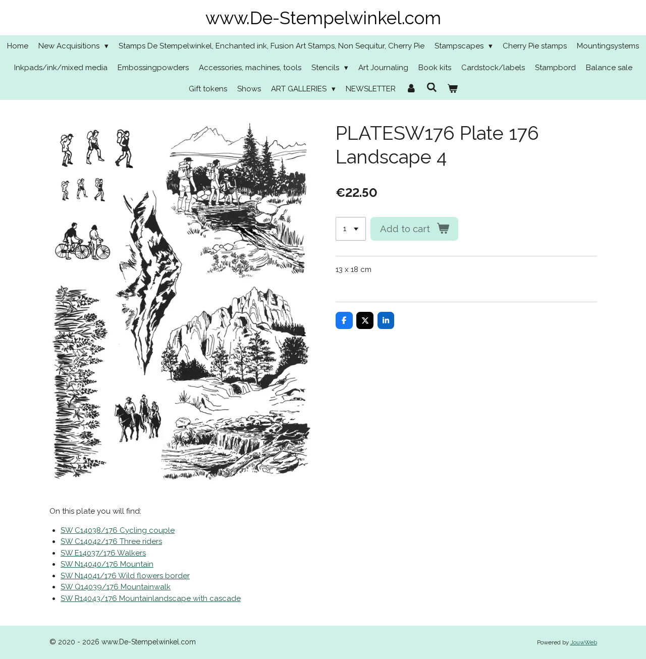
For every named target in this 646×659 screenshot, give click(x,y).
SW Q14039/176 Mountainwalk (116, 586)
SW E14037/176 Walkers (103, 553)
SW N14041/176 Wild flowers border (125, 575)
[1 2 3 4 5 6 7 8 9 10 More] (351, 229)
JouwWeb (583, 642)
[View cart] (452, 89)
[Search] (431, 87)
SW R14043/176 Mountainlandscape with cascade (151, 598)
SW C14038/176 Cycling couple (118, 530)
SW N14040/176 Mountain (107, 564)
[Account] (411, 89)
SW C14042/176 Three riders (111, 541)
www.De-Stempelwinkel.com (323, 18)
